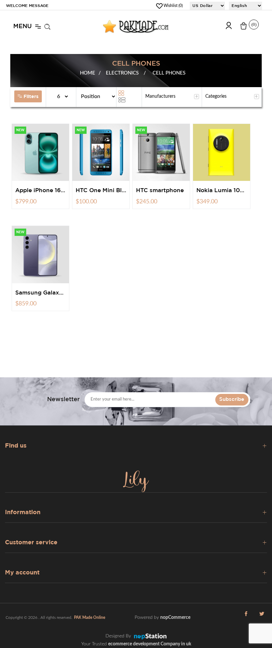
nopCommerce (175, 617)
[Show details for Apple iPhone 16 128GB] (40, 152)
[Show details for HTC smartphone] (161, 152)
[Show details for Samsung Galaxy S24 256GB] (40, 254)
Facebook (245, 617)
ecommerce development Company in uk (149, 644)
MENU (22, 26)
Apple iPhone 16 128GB (40, 190)
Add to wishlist (36, 180)
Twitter (261, 617)
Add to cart (27, 180)
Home (87, 73)
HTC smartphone (160, 190)
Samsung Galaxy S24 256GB (40, 293)
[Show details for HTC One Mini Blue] (100, 152)
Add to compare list (45, 180)
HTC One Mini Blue (101, 190)
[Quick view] (54, 180)
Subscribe (231, 399)
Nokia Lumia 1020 (221, 190)
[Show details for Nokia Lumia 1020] (221, 152)
